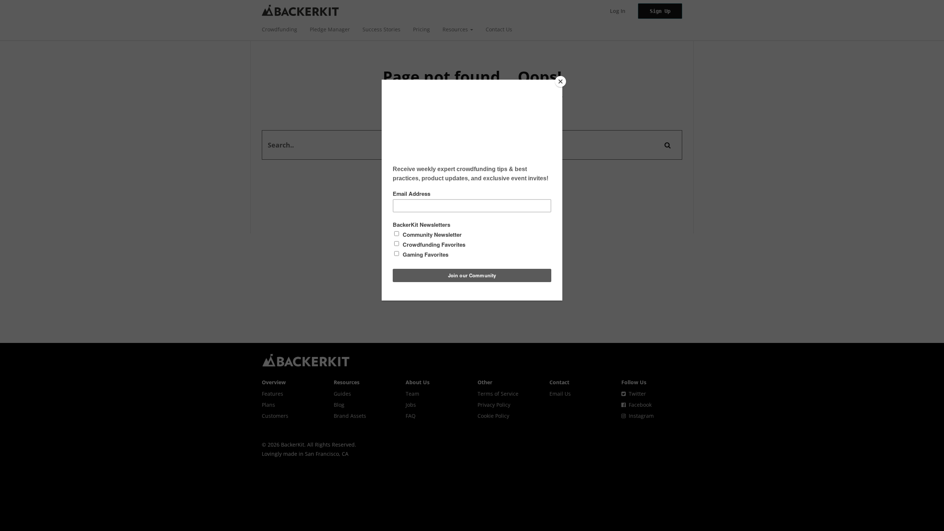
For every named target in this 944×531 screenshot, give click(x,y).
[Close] (560, 81)
